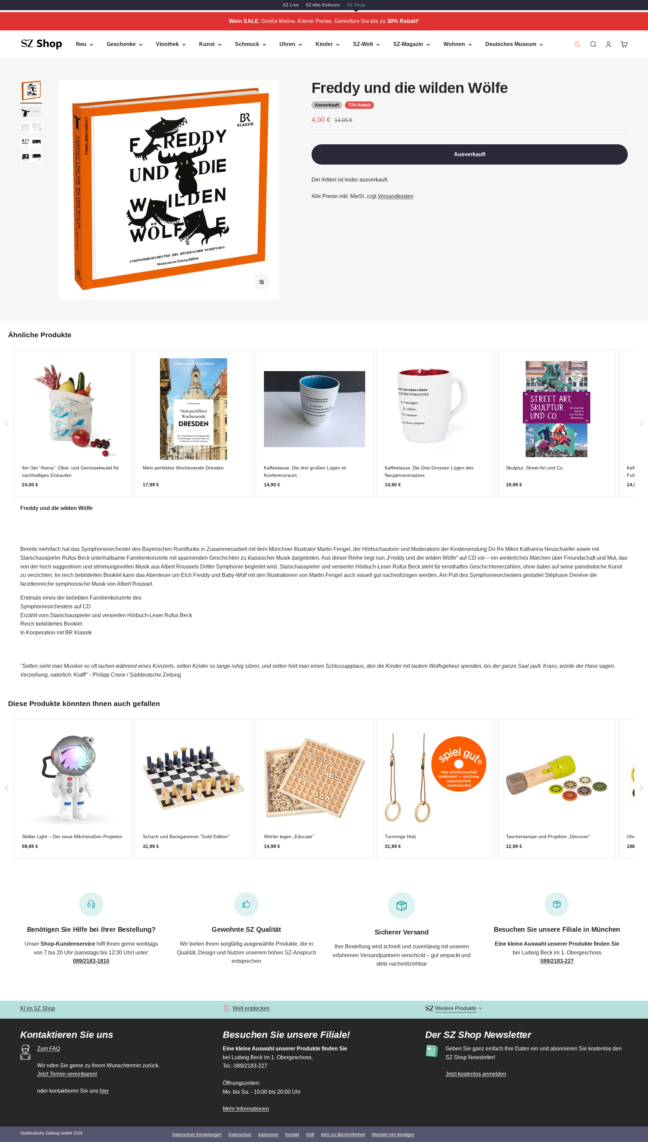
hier (104, 1091)
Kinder (324, 44)
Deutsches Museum (510, 44)
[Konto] (608, 44)
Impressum (268, 1134)
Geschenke (121, 44)
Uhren (287, 44)
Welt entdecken (251, 1008)
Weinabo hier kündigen (393, 1134)
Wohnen (454, 44)
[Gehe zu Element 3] (31, 128)
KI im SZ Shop (37, 1008)
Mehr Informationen (246, 1109)
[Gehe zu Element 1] (31, 91)
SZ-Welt (363, 44)
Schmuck (247, 44)
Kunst (207, 44)
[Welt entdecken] (227, 1008)
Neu (81, 44)
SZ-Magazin (408, 44)
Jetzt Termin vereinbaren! (67, 1074)
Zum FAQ (48, 1048)
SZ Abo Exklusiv (323, 5)
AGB (310, 1134)
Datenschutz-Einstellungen (197, 1134)
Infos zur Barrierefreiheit (343, 1134)
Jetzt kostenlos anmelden (476, 1074)
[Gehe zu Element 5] (31, 158)
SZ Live (291, 5)
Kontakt (292, 1134)
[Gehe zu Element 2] (31, 113)
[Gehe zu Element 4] (31, 143)
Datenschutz (239, 1134)
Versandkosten (395, 196)
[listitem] (73, 423)
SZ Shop (356, 5)
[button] (7, 423)
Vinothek (167, 44)
